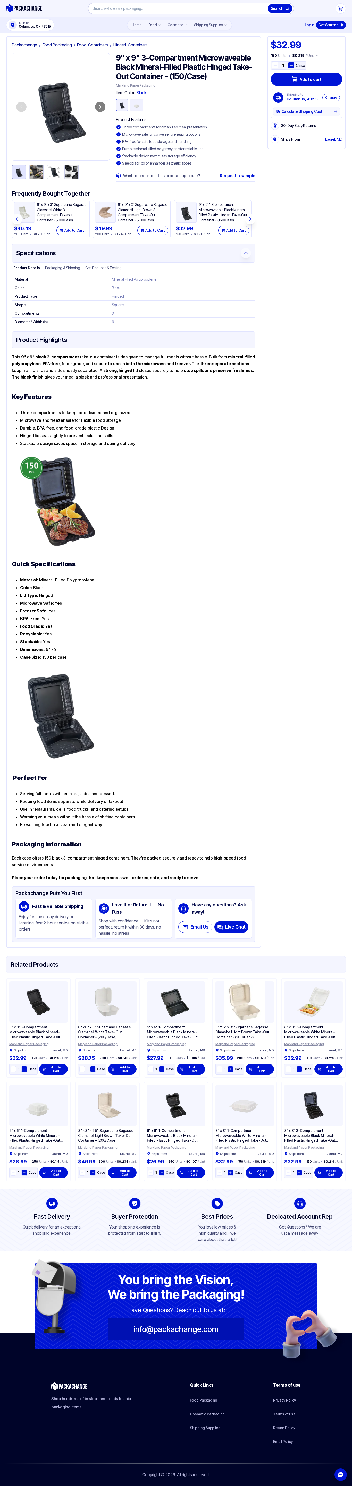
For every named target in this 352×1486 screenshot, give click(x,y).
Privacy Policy (284, 1400)
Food (152, 25)
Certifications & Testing (103, 267)
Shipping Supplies (208, 25)
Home (137, 25)
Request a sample (237, 175)
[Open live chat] (340, 1474)
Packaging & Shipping (62, 267)
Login (309, 25)
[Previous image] (21, 107)
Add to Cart (74, 230)
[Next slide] (250, 219)
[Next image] (100, 107)
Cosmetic (175, 25)
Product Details (26, 267)
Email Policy (282, 1441)
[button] (60, 106)
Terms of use (284, 1414)
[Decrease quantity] (275, 65)
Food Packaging (203, 1400)
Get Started (328, 25)
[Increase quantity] (291, 65)
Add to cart (311, 79)
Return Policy (284, 1427)
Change (331, 97)
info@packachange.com (176, 1329)
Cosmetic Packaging (207, 1414)
